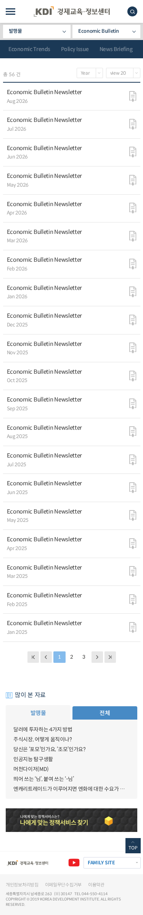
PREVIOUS (46, 657)
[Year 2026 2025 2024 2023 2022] (90, 73)
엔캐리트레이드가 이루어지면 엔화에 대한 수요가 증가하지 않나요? (71, 788)
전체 (105, 713)
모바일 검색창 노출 (132, 11)
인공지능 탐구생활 (33, 759)
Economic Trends (29, 49)
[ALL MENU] (10, 11)
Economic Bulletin (98, 31)
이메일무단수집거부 (63, 885)
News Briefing (116, 49)
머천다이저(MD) (31, 769)
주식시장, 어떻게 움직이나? (42, 739)
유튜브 (74, 863)
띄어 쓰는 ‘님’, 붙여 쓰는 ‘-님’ (43, 779)
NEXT (97, 657)
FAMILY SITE (101, 863)
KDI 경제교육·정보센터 (72, 11)
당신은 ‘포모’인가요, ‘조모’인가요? (49, 749)
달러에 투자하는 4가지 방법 (42, 729)
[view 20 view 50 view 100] (123, 73)
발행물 (15, 31)
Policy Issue (75, 49)
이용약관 (96, 885)
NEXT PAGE (110, 657)
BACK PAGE (33, 657)
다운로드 (133, 96)
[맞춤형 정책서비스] (71, 820)
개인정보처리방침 (22, 885)
